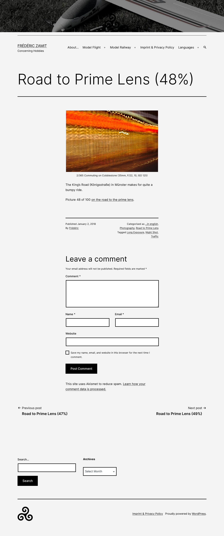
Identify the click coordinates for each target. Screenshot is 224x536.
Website (71, 333)
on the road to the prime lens (112, 199)
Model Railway (120, 47)
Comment (73, 276)
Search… (23, 459)
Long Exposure (135, 232)
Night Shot (152, 232)
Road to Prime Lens (147, 228)
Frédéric (74, 228)
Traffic (154, 236)
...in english (151, 223)
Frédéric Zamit (32, 46)
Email (119, 314)
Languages (186, 47)
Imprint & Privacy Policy (157, 47)
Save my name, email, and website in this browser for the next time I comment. (110, 354)
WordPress (199, 513)
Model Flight (92, 47)
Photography (127, 228)
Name (70, 314)
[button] (204, 47)
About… (73, 47)
